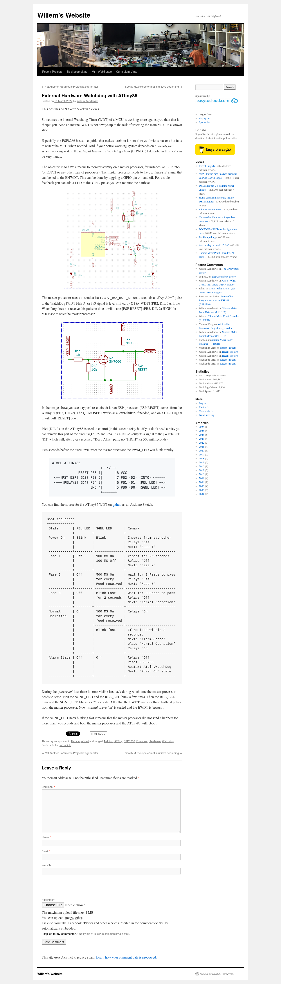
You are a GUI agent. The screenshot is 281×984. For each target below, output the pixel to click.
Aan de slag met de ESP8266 (214, 245)
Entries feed (205, 407)
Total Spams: (206, 391)
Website (46, 865)
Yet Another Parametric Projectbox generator (70, 86)
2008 (201, 482)
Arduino (108, 741)
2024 (201, 434)
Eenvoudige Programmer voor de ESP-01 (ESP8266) (216, 300)
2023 (201, 438)
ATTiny (118, 741)
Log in (202, 403)
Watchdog (168, 741)
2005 (201, 490)
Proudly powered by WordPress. (217, 973)
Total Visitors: (206, 383)
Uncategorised (80, 741)
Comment (48, 787)
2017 (201, 462)
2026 (201, 426)
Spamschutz (205, 122)
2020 (201, 450)
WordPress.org (206, 415)
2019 (201, 454)
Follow (101, 734)
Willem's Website (63, 15)
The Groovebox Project (224, 276)
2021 (201, 446)
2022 (201, 442)
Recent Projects (52, 71)
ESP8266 (129, 741)
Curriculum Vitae (126, 71)
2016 (201, 466)
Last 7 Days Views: (209, 375)
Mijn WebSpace (102, 71)
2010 (201, 474)
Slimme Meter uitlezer (210, 209)
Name (46, 837)
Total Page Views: (209, 387)
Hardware (155, 741)
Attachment (48, 899)
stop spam (204, 118)
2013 (201, 470)
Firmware (142, 741)
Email (46, 851)
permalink (65, 745)
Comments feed (207, 411)
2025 (201, 430)
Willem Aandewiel (87, 101)
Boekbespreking (77, 71)
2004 (201, 494)
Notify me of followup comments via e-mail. (104, 933)
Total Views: (206, 379)
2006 (201, 486)
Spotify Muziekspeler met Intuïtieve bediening (153, 86)
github (117, 504)
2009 (201, 478)
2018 (201, 458)
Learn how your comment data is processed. (126, 957)
